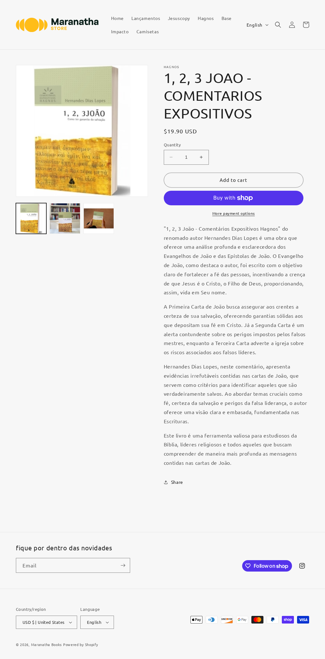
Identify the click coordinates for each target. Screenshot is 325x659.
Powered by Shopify (80, 644)
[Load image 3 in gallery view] (98, 218)
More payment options (233, 213)
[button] (278, 25)
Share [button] (177, 482)
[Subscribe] (123, 565)
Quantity (172, 144)
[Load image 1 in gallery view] (31, 218)
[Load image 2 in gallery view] (65, 218)
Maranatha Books (46, 644)
